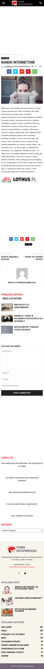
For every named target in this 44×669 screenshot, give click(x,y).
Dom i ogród (5, 58)
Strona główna (6, 55)
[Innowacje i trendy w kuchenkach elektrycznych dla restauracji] (7, 319)
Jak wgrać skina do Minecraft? (28, 598)
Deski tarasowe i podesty (12, 652)
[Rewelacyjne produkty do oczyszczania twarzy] (7, 590)
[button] (40, 3)
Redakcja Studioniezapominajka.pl (17, 66)
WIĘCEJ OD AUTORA (12, 298)
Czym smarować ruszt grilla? (22, 516)
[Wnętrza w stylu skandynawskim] (7, 307)
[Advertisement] (22, 29)
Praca (4, 631)
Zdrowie (4, 656)
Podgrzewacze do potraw (12, 649)
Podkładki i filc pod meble (13, 634)
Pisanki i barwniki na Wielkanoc (15, 645)
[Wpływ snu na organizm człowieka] (7, 612)
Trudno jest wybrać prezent (34, 258)
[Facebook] (19, 573)
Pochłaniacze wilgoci (10, 641)
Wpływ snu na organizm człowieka (25, 610)
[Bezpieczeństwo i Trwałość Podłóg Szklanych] (7, 330)
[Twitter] (25, 573)
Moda (3, 638)
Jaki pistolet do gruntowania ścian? (22, 492)
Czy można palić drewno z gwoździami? (22, 504)
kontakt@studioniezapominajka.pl (22, 567)
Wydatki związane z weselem (10, 258)
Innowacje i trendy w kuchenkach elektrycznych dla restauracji (28, 318)
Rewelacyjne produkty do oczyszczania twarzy (26, 588)
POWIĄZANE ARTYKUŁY (12, 294)
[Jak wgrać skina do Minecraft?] (7, 601)
